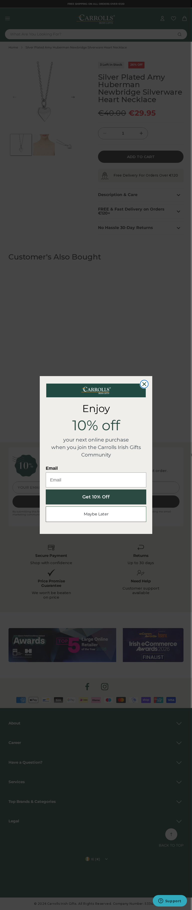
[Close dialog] (144, 384)
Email (52, 468)
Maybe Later (96, 514)
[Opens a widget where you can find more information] (169, 901)
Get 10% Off (96, 497)
